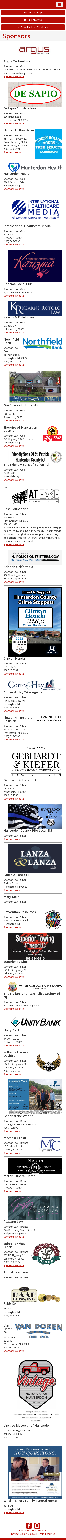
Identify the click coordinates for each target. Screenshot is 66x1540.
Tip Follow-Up (34, 19)
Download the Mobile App (34, 27)
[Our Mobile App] (37, 1526)
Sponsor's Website (14, 76)
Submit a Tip (34, 12)
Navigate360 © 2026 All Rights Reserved (33, 1533)
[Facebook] (29, 1526)
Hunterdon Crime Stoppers (33, 1530)
